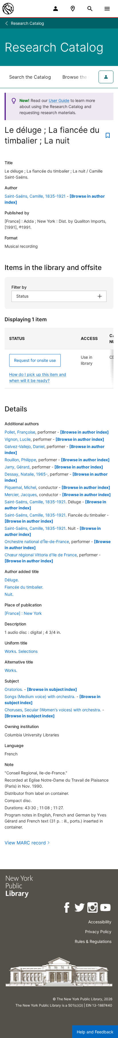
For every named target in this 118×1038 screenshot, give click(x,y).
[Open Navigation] (107, 8)
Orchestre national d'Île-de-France (37, 541)
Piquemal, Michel (20, 487)
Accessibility (99, 921)
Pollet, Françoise (20, 432)
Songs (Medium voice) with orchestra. (40, 696)
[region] (59, 358)
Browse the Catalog (83, 77)
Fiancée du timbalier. (24, 587)
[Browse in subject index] (52, 689)
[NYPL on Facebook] (67, 908)
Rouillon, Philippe (20, 459)
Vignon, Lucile (18, 439)
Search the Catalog (30, 77)
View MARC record (25, 843)
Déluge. (12, 579)
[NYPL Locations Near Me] (72, 8)
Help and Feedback (95, 1031)
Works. (11, 670)
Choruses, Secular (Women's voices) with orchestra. (53, 709)
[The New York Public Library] (8, 8)
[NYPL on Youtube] (105, 908)
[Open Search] (90, 8)
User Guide (59, 100)
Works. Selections (21, 651)
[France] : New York (23, 613)
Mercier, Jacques (21, 494)
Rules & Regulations (93, 941)
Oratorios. (14, 689)
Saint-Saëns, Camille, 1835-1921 (35, 196)
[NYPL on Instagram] (93, 908)
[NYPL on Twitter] (80, 908)
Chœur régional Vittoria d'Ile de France (41, 554)
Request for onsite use (35, 360)
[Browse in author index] (84, 432)
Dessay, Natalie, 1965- (26, 474)
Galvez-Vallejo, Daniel (24, 446)
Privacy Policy (98, 931)
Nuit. (9, 594)
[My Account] (55, 8)
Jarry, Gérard (17, 466)
